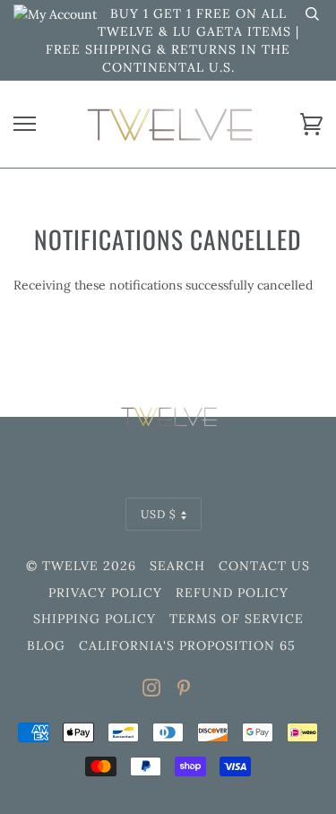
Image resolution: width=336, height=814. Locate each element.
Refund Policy (232, 593)
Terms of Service (236, 618)
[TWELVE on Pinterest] (184, 690)
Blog (46, 645)
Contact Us (264, 566)
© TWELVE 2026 (81, 566)
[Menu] (24, 124)
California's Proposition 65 (187, 645)
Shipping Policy (94, 618)
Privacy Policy (105, 593)
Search (177, 566)
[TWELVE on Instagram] (151, 690)
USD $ (159, 514)
